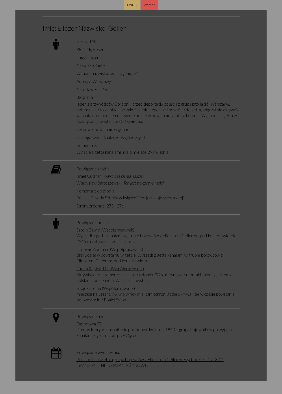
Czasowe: (85, 129)
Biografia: (85, 97)
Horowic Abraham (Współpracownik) (109, 249)
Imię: (80, 57)
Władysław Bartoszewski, (120, 182)
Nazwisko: (85, 65)
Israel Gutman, (110, 176)
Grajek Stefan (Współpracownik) (105, 288)
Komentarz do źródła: (96, 190)
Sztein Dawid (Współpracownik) (105, 229)
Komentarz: (86, 145)
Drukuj (132, 5)
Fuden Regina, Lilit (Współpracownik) (110, 268)
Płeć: (80, 49)
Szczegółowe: (89, 137)
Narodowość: (88, 89)
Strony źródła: (89, 205)
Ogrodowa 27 (89, 323)
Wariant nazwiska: (92, 73)
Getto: (82, 41)
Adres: (82, 81)
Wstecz (149, 5)
